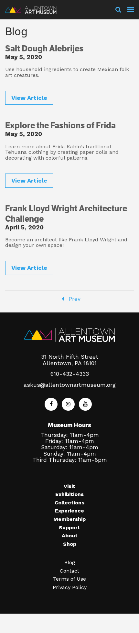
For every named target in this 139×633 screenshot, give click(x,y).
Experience (69, 511)
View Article (29, 97)
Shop (69, 544)
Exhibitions (69, 494)
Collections (69, 503)
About (70, 536)
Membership (69, 519)
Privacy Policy (70, 587)
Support (69, 527)
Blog (69, 562)
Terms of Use (69, 579)
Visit (69, 486)
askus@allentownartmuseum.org (70, 385)
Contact (69, 571)
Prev (73, 299)
